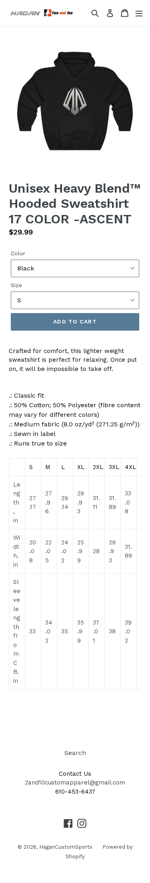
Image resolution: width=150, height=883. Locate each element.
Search (75, 753)
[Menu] (139, 13)
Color (18, 253)
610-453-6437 (75, 791)
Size (16, 285)
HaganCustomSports (65, 847)
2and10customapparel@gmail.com (75, 782)
